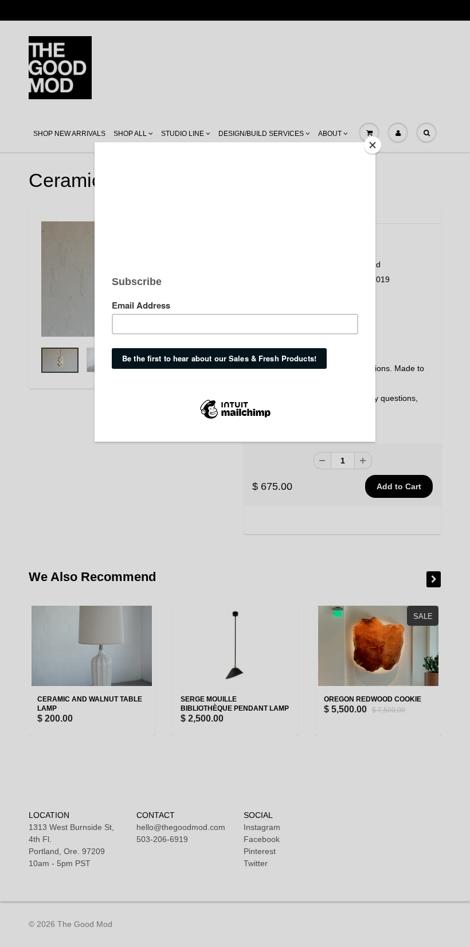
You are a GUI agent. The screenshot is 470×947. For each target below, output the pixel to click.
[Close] (372, 145)
